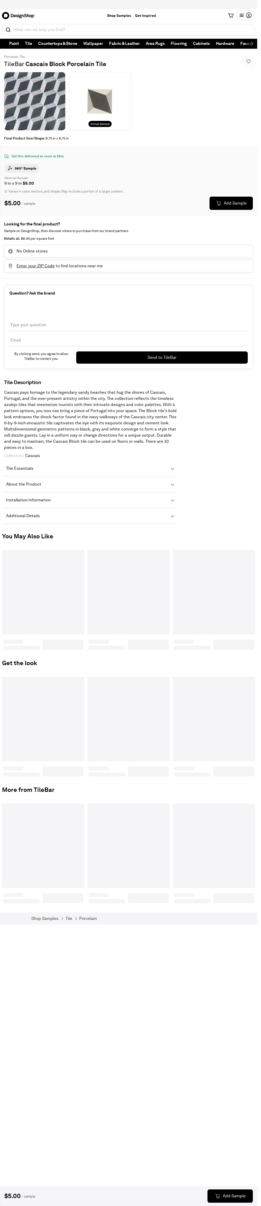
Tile (28, 43)
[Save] (248, 61)
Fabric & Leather (124, 43)
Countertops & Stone (57, 43)
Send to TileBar (162, 357)
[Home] (20, 15)
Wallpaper (93, 43)
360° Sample (25, 168)
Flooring (179, 43)
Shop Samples (119, 16)
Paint (14, 43)
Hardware (225, 43)
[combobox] (128, 30)
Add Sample (235, 203)
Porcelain (11, 57)
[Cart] (231, 15)
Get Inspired (145, 16)
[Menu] (245, 15)
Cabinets (201, 43)
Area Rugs (155, 43)
